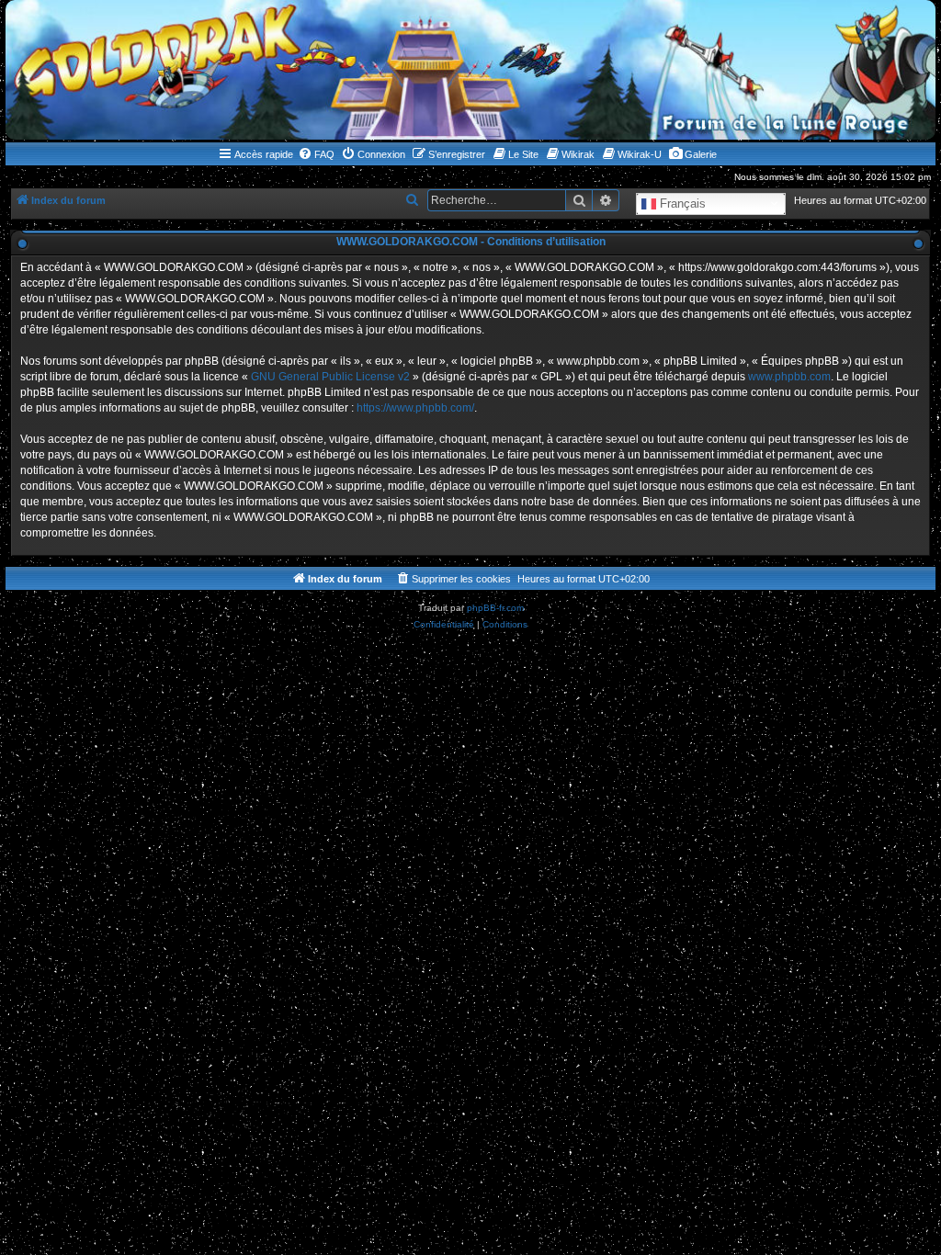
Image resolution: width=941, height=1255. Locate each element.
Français (681, 202)
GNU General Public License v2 (330, 376)
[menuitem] (316, 154)
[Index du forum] (470, 70)
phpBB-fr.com (495, 608)
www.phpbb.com (789, 376)
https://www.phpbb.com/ (415, 407)
